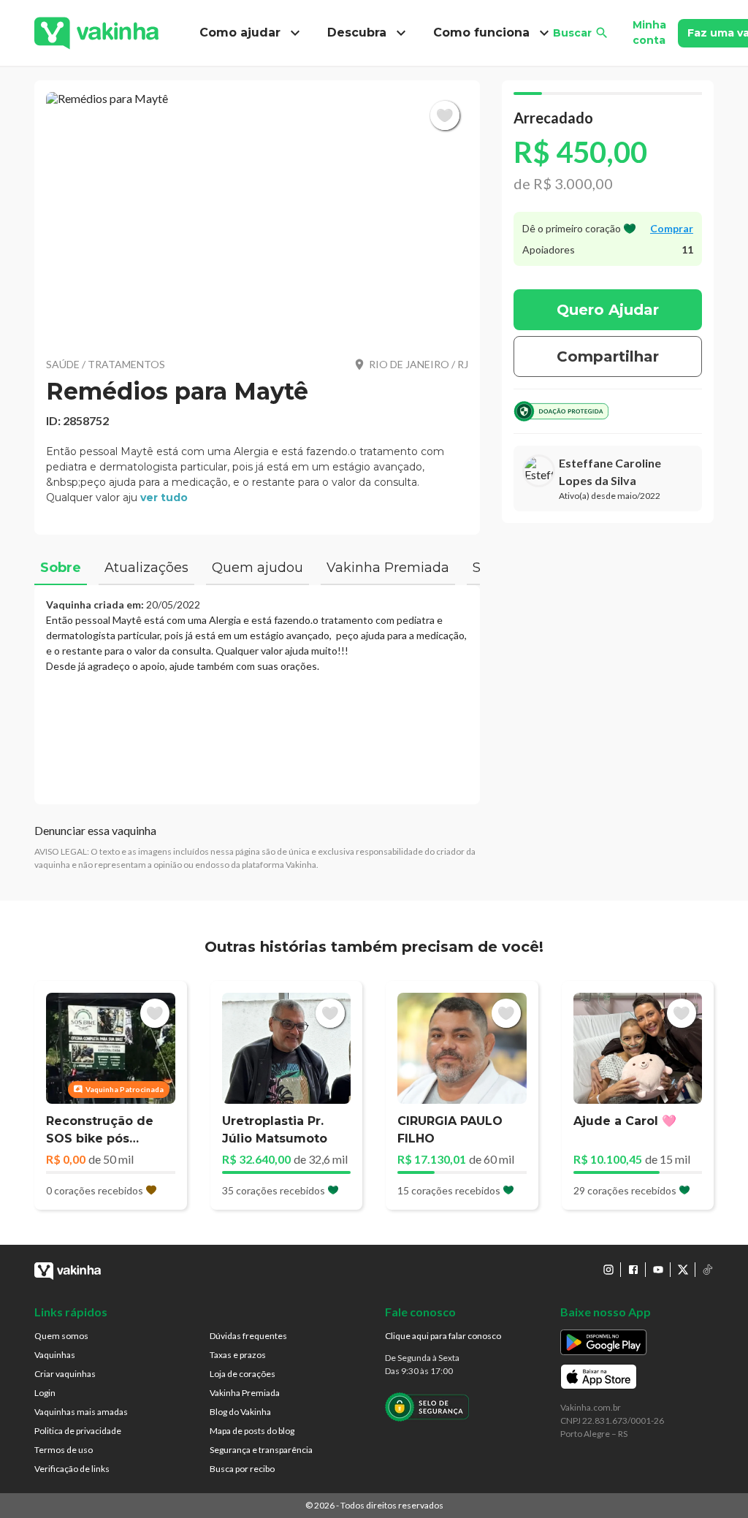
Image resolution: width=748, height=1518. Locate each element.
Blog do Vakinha (240, 1411)
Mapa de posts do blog (252, 1430)
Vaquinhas (54, 1354)
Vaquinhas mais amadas (81, 1411)
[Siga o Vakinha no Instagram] (608, 1269)
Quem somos (61, 1335)
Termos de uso (63, 1449)
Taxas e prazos (238, 1354)
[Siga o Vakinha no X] (683, 1269)
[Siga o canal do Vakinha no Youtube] (658, 1269)
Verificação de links (72, 1468)
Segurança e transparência (261, 1449)
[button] (257, 215)
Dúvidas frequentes (248, 1335)
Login (45, 1392)
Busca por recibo (242, 1468)
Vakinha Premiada (245, 1392)
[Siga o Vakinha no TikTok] (708, 1269)
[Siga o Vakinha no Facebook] (633, 1269)
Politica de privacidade (77, 1430)
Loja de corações (242, 1373)
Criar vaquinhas (65, 1373)
